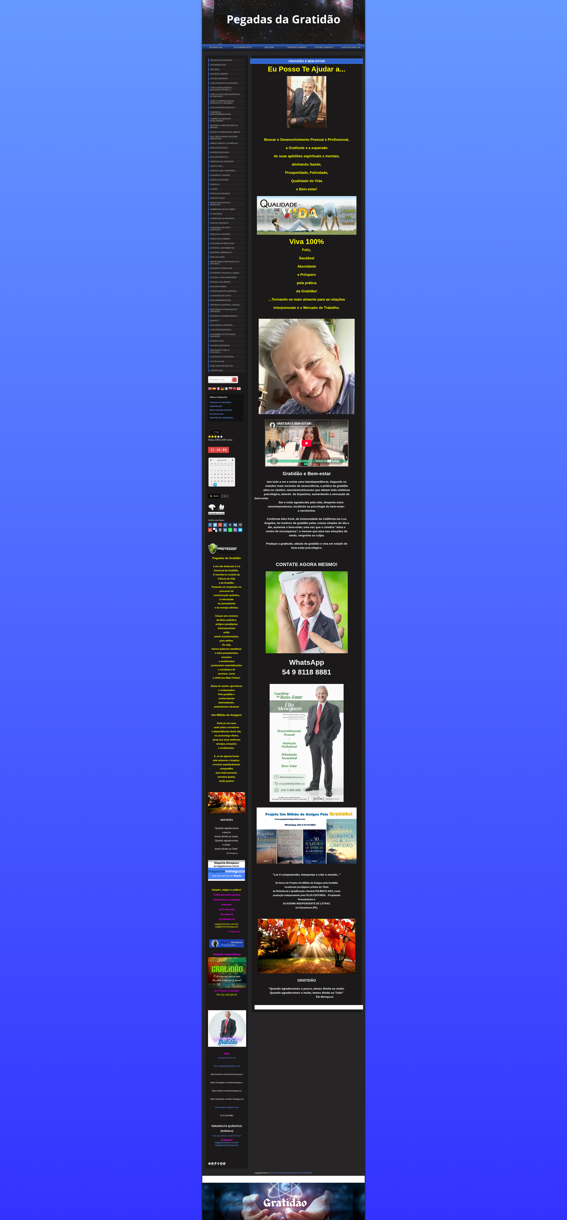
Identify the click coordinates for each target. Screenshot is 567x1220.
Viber (235, 530)
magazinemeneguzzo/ (226, 926)
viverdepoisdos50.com (226, 1058)
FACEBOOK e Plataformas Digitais (224, 273)
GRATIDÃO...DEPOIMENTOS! (222, 248)
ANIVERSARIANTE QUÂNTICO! (223, 291)
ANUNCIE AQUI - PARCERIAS (222, 171)
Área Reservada (217, 361)
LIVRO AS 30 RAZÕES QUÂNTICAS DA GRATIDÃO (225, 95)
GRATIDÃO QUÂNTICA (219, 152)
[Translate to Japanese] (239, 390)
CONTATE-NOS (216, 370)
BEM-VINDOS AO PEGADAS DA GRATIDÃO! (223, 310)
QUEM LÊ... (215, 321)
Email (240, 530)
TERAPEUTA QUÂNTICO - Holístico (225, 305)
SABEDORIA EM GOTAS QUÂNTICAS (220, 229)
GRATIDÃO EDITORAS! (220, 346)
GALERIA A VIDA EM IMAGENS (223, 277)
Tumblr (230, 525)
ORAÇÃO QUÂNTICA (219, 157)
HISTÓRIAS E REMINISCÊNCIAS (223, 316)
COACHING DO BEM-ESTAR (222, 243)
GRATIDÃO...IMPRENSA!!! (221, 253)
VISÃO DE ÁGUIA (217, 198)
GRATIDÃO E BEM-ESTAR (221, 268)
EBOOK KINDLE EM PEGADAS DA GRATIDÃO (224, 263)
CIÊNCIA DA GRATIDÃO (220, 234)
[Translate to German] (222, 390)
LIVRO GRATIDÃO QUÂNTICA (222, 108)
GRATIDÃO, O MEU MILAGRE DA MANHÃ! (224, 126)
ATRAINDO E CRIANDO (220, 175)
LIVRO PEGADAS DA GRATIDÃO (350, 47)
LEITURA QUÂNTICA (324, 47)
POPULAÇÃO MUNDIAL (220, 194)
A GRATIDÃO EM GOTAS (220, 296)
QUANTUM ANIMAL (218, 287)
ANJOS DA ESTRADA (219, 180)
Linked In (225, 525)
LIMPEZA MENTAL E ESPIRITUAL (224, 143)
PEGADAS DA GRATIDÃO (215, 47)
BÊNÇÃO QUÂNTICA (219, 148)
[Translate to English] (210, 390)
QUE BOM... (269, 47)
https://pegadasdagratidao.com (227, 1066)
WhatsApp (230, 530)
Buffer (220, 530)
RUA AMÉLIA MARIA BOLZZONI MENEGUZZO (223, 138)
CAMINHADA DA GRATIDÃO (222, 218)
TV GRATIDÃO (216, 214)
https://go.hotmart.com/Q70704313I (227, 1136)
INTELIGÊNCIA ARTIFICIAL (221, 325)
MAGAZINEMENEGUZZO (220, 300)
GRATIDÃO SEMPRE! (297, 47)
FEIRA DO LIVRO (217, 257)
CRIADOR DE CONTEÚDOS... (222, 357)
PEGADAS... (215, 184)
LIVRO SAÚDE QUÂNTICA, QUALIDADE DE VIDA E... (221, 89)
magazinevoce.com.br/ (226, 924)
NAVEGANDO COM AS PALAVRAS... (219, 351)
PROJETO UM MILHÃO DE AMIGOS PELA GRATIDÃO (290, 1173)
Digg (235, 525)
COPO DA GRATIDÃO (219, 223)
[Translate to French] (218, 390)
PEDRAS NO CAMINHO (220, 239)
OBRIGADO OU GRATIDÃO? (222, 162)
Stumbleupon (210, 530)
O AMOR (213, 189)
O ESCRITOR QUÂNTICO (220, 330)
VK (225, 530)
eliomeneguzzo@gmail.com (227, 1107)
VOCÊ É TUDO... (217, 166)
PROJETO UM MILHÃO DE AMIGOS (225, 132)
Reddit (240, 525)
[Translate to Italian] (226, 390)
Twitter (215, 525)
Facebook (210, 525)
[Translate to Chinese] (235, 390)
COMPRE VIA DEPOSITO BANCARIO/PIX (220, 120)
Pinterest (220, 525)
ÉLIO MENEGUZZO (242, 47)
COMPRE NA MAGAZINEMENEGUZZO (220, 113)
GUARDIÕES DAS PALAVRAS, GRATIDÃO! (223, 335)
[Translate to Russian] (230, 390)
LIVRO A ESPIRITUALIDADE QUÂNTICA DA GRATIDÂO (222, 102)
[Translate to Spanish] (214, 390)
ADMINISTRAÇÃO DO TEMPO (222, 209)
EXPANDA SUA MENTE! (220, 282)
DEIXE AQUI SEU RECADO (221, 366)
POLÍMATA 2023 (217, 341)
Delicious (215, 530)
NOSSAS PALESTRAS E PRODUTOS (220, 204)
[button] (226, 1108)
